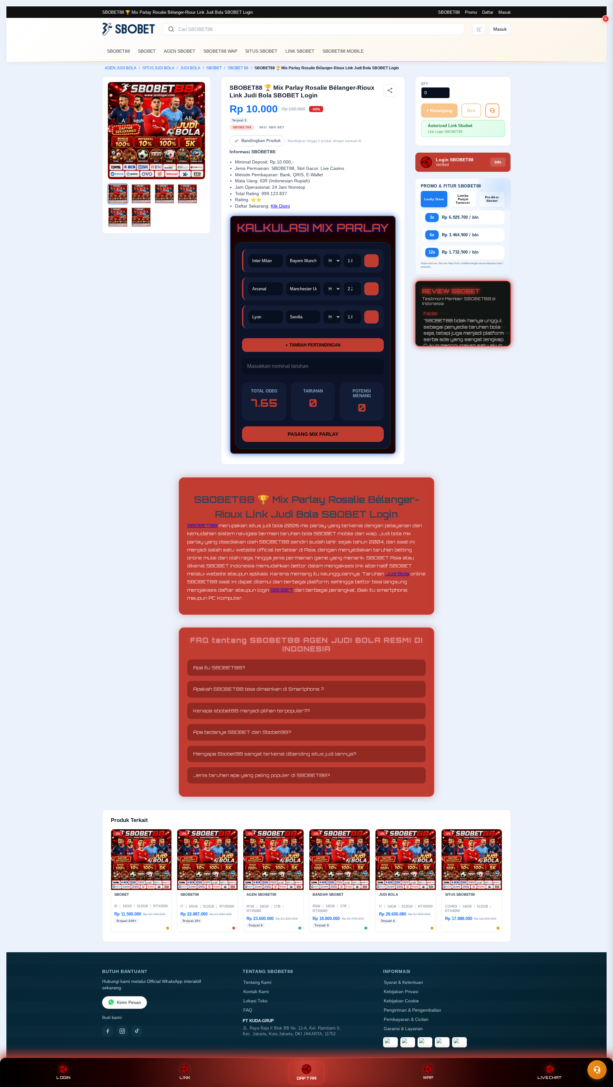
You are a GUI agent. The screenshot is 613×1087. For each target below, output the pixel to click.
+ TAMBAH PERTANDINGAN (312, 345)
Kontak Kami (256, 991)
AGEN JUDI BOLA (120, 68)
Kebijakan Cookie (401, 1001)
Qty (424, 83)
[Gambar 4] (187, 194)
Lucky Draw (434, 199)
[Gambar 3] (164, 194)
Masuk (504, 12)
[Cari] (171, 29)
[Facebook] (107, 1031)
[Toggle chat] (597, 1069)
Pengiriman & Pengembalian (412, 1010)
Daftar (487, 12)
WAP (428, 1077)
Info (498, 162)
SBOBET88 (449, 12)
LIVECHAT (549, 1077)
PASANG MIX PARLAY (313, 434)
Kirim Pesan (129, 1002)
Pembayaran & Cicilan (406, 1019)
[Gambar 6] (141, 217)
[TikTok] (137, 1031)
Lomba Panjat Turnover (463, 199)
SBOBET (147, 51)
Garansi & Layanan (403, 1028)
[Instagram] (122, 1031)
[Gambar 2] (141, 194)
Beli (471, 110)
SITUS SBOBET (261, 51)
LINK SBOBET (299, 51)
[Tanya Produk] (492, 110)
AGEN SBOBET (179, 51)
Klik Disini (280, 206)
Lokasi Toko (255, 1001)
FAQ (247, 1010)
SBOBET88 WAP (220, 51)
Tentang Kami (257, 982)
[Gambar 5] (118, 217)
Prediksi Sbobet (492, 198)
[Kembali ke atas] (599, 1054)
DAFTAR (307, 1078)
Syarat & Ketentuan (403, 982)
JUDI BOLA (190, 68)
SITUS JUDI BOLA (158, 68)
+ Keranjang (439, 110)
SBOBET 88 (238, 68)
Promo (471, 12)
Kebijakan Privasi (401, 991)
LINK (184, 1077)
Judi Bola (397, 573)
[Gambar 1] (118, 194)
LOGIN (63, 1077)
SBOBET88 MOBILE (343, 51)
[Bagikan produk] (389, 90)
